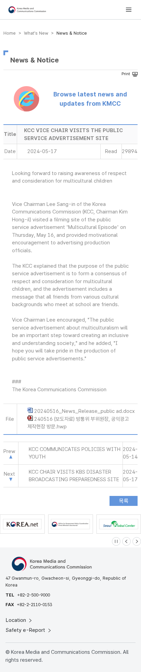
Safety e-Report (26, 630)
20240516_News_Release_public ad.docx (84, 411)
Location (16, 620)
